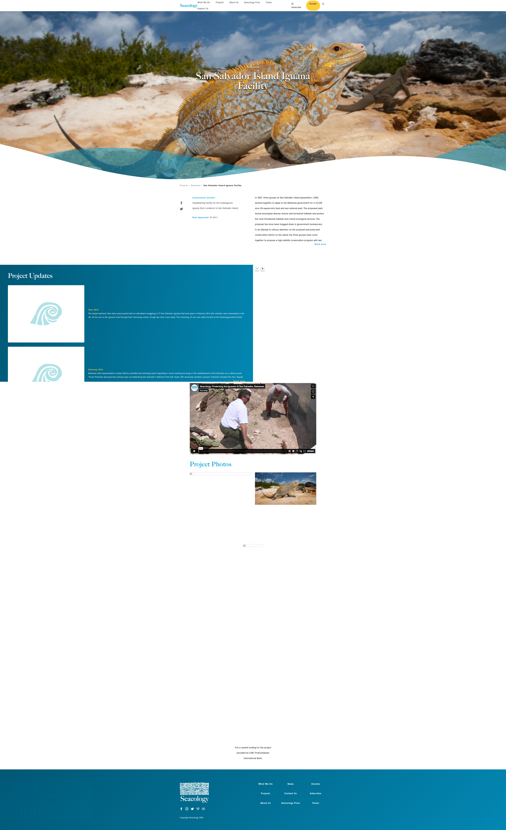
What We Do (203, 2)
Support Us (202, 8)
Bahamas (253, 67)
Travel (269, 2)
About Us (233, 2)
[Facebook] (181, 810)
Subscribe (315, 793)
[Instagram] (186, 810)
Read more (239, 381)
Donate (315, 784)
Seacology (188, 5)
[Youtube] (203, 810)
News (291, 784)
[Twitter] (192, 810)
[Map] (379, 323)
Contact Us (290, 793)
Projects (220, 2)
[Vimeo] (197, 810)
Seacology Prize (252, 2)
